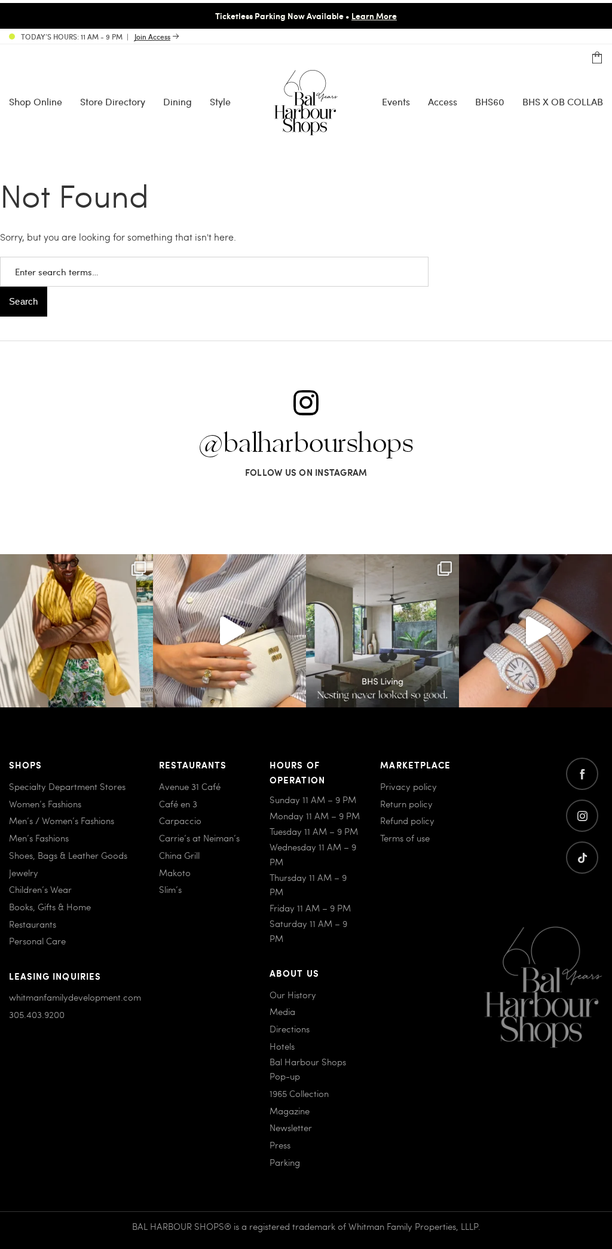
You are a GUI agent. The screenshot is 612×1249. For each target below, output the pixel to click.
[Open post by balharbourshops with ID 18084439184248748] (382, 630)
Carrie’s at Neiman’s (199, 838)
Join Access (152, 36)
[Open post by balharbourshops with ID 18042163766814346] (229, 630)
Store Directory (112, 101)
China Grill (179, 855)
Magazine (290, 1111)
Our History (293, 995)
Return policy (406, 804)
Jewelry (23, 873)
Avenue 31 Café (190, 786)
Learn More (374, 16)
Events (396, 101)
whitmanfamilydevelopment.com (75, 997)
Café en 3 (178, 804)
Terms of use (405, 838)
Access (442, 101)
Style (220, 101)
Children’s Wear (40, 889)
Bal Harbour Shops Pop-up (308, 1069)
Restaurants (32, 924)
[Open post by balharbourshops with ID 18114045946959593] (535, 630)
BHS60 (489, 101)
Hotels (282, 1046)
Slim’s (170, 889)
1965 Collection (299, 1093)
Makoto (175, 873)
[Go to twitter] (582, 857)
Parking (285, 1162)
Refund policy (407, 820)
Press (280, 1145)
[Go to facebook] (582, 774)
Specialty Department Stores (67, 786)
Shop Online (35, 101)
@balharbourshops (306, 444)
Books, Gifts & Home (50, 907)
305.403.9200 (37, 1014)
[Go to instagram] (582, 816)
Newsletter (291, 1127)
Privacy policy (408, 786)
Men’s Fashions (39, 838)
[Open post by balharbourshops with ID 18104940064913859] (76, 630)
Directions (290, 1029)
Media (282, 1011)
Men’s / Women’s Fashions (61, 820)
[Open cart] (597, 58)
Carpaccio (180, 820)
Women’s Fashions (45, 804)
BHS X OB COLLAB (562, 101)
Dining (177, 101)
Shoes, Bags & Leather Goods (68, 855)
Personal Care (37, 941)
